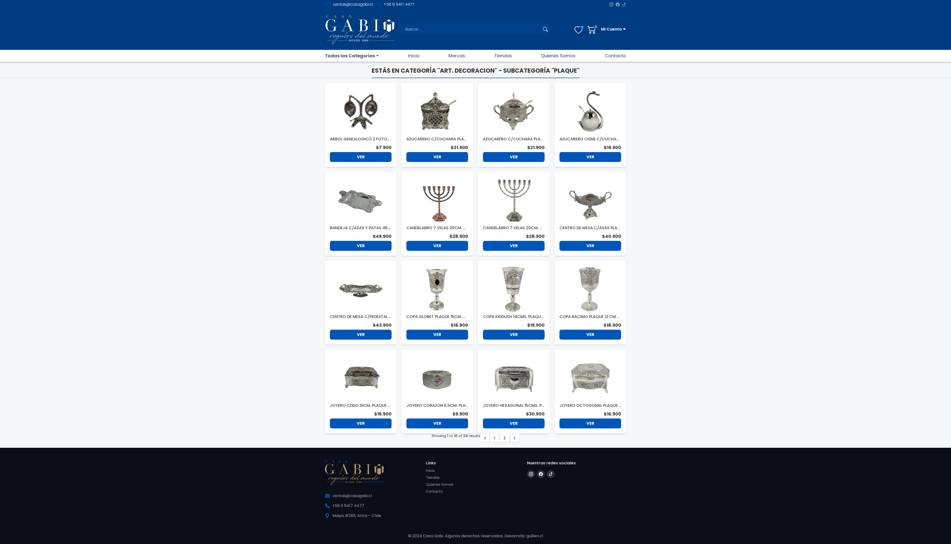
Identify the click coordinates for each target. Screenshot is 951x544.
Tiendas (503, 56)
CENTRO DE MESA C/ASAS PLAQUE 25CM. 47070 (589, 228)
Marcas (457, 56)
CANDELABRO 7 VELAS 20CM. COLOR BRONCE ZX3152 (436, 228)
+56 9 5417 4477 (399, 4)
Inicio (414, 56)
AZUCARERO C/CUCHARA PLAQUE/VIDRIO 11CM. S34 (513, 139)
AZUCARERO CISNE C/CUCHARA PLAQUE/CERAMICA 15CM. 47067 (589, 139)
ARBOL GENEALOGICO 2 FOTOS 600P (360, 139)
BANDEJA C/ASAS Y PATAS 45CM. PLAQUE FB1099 (360, 228)
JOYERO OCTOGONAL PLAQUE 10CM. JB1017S (589, 406)
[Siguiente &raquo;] (514, 438)
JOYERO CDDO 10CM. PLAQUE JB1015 (360, 406)
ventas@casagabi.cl (353, 4)
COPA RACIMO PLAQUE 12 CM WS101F (590, 317)
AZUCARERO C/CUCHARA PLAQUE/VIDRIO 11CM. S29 (436, 139)
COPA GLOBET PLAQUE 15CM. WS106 (436, 317)
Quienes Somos (558, 56)
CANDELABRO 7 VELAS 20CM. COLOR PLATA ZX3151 (513, 228)
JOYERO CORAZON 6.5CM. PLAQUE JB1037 (435, 406)
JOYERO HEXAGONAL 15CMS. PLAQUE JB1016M (513, 406)
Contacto (615, 56)
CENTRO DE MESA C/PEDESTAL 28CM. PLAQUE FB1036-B (360, 317)
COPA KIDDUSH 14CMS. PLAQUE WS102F (513, 317)
